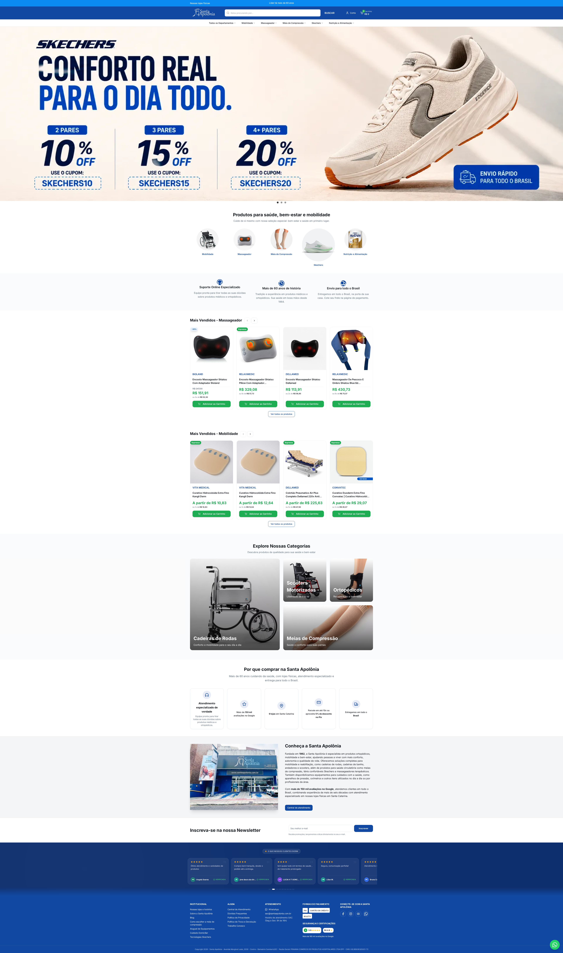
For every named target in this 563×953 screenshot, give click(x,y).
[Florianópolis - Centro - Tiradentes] (231, 810)
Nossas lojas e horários (201, 909)
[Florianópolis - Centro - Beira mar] (228, 810)
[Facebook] (343, 914)
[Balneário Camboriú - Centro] (223, 810)
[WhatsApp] (366, 914)
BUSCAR (329, 12)
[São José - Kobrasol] (244, 810)
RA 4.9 (327, 930)
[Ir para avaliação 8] (282, 889)
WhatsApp (274, 909)
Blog (192, 917)
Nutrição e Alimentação (340, 23)
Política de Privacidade (239, 917)
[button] (278, 202)
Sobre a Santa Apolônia (201, 913)
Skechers (316, 23)
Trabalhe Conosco (236, 926)
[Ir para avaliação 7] (280, 889)
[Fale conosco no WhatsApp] (555, 945)
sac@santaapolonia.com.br (278, 913)
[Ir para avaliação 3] (272, 889)
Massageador (267, 23)
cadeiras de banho (353, 764)
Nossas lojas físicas (200, 3)
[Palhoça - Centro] (242, 810)
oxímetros (315, 778)
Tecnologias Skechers (200, 937)
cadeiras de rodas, (332, 764)
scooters (304, 767)
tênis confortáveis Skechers (319, 771)
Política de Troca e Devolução (242, 921)
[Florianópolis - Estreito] (235, 810)
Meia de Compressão (293, 23)
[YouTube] (358, 914)
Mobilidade (247, 23)
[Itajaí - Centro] (239, 810)
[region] (281, 871)
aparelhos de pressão (297, 778)
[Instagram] (351, 914)
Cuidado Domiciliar (199, 933)
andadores (291, 767)
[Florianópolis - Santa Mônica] (237, 810)
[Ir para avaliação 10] (285, 889)
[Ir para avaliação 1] (269, 889)
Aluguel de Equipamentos (202, 928)
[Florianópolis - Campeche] (225, 810)
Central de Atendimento (239, 909)
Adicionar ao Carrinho (214, 404)
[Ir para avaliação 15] (293, 889)
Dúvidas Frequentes (237, 913)
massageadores (345, 771)
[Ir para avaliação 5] (276, 889)
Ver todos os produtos (281, 414)
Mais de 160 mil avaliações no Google (318, 936)
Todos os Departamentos (221, 23)
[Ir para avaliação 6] (279, 889)
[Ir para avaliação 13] (290, 889)
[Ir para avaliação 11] (287, 889)
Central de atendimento (298, 807)
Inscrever (363, 828)
